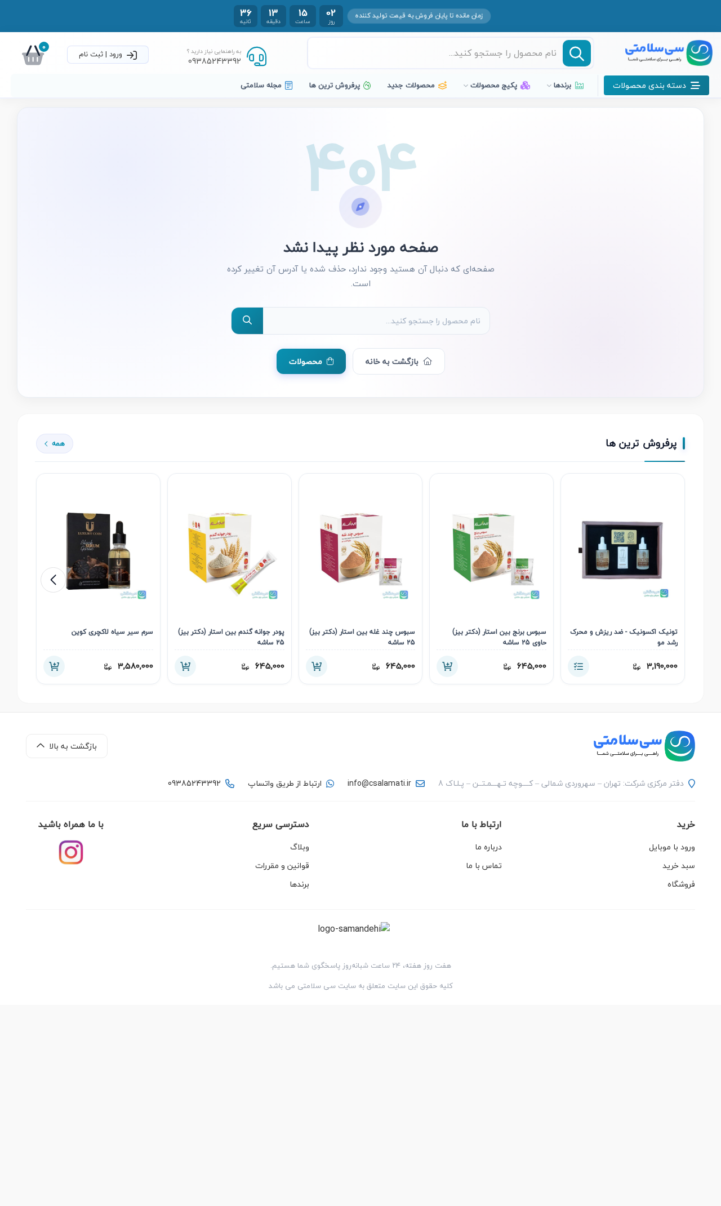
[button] (53, 580)
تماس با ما (484, 865)
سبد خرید (678, 865)
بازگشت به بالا (73, 746)
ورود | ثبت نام (101, 54)
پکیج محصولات (493, 85)
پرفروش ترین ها (334, 85)
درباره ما (488, 847)
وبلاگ (299, 847)
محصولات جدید (411, 85)
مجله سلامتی (261, 85)
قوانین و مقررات (282, 865)
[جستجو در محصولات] (247, 321)
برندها (562, 85)
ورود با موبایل (672, 847)
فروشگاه (681, 884)
